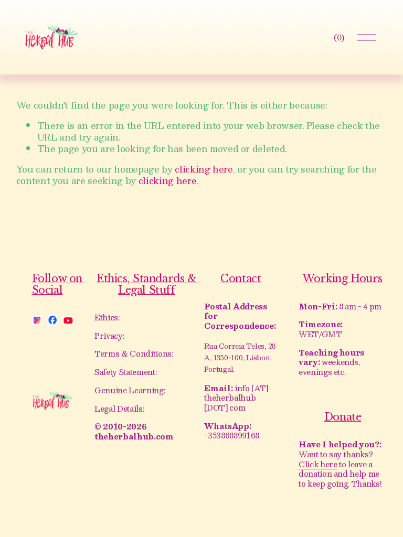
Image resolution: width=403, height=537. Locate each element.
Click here (318, 464)
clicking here (204, 169)
